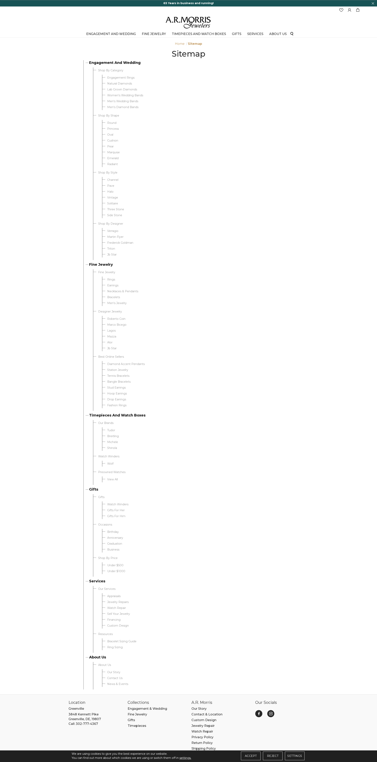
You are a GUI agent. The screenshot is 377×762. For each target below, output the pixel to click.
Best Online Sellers (111, 356)
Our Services (106, 589)
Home (180, 44)
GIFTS (236, 34)
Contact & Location (206, 714)
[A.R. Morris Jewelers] (188, 22)
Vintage (112, 197)
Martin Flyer (115, 237)
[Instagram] (270, 713)
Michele (112, 442)
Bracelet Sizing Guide (121, 641)
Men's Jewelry (117, 303)
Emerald (113, 158)
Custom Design (118, 625)
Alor (110, 342)
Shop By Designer (110, 223)
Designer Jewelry (110, 311)
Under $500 (115, 565)
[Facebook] (258, 713)
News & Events (117, 684)
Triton (111, 248)
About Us (97, 657)
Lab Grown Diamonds (122, 89)
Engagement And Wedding (115, 63)
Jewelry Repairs (118, 602)
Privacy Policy (202, 737)
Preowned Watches (111, 472)
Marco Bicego (116, 324)
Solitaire (112, 203)
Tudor (111, 430)
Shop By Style (107, 172)
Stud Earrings (116, 387)
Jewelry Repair (203, 726)
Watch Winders (108, 456)
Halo (110, 191)
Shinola (112, 448)
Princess (113, 129)
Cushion (112, 140)
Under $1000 (116, 571)
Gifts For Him (116, 516)
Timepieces (137, 726)
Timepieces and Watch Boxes (199, 34)
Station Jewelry (117, 370)
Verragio (112, 231)
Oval (110, 134)
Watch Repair (116, 608)
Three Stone (115, 209)
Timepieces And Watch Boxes (117, 415)
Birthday (113, 532)
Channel (112, 180)
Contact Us (115, 678)
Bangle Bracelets (119, 381)
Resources (105, 634)
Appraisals (114, 596)
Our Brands (105, 423)
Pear (110, 146)
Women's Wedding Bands (125, 95)
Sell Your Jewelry (118, 614)
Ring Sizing (115, 647)
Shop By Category (110, 70)
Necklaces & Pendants (122, 291)
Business (113, 549)
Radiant (112, 164)
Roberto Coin (116, 319)
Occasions (105, 524)
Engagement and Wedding (111, 34)
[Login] (349, 10)
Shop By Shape (108, 115)
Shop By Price (108, 558)
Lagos (111, 330)
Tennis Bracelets (118, 376)
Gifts (93, 489)
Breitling (113, 436)
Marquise (113, 152)
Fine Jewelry (154, 34)
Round (111, 123)
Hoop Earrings (117, 393)
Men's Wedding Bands (122, 101)
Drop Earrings (116, 399)
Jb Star (112, 254)
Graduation (114, 543)
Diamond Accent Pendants (126, 364)
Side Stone (114, 215)
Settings (294, 756)
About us (278, 34)
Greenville (76, 709)
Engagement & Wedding (147, 709)
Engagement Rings (121, 77)
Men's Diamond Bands (122, 107)
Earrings (112, 285)
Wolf (110, 463)
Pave (110, 186)
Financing (114, 619)
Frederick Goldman (120, 243)
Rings (111, 279)
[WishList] (341, 10)
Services (255, 34)
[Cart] (358, 10)
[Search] (292, 33)
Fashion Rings (116, 405)
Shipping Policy (203, 748)
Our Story (113, 672)
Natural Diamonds (119, 83)
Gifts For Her (116, 510)
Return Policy (202, 743)
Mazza (111, 336)
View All (112, 479)
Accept (251, 756)
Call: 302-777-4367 (83, 724)
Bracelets (113, 297)
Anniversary (115, 538)
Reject (272, 756)
